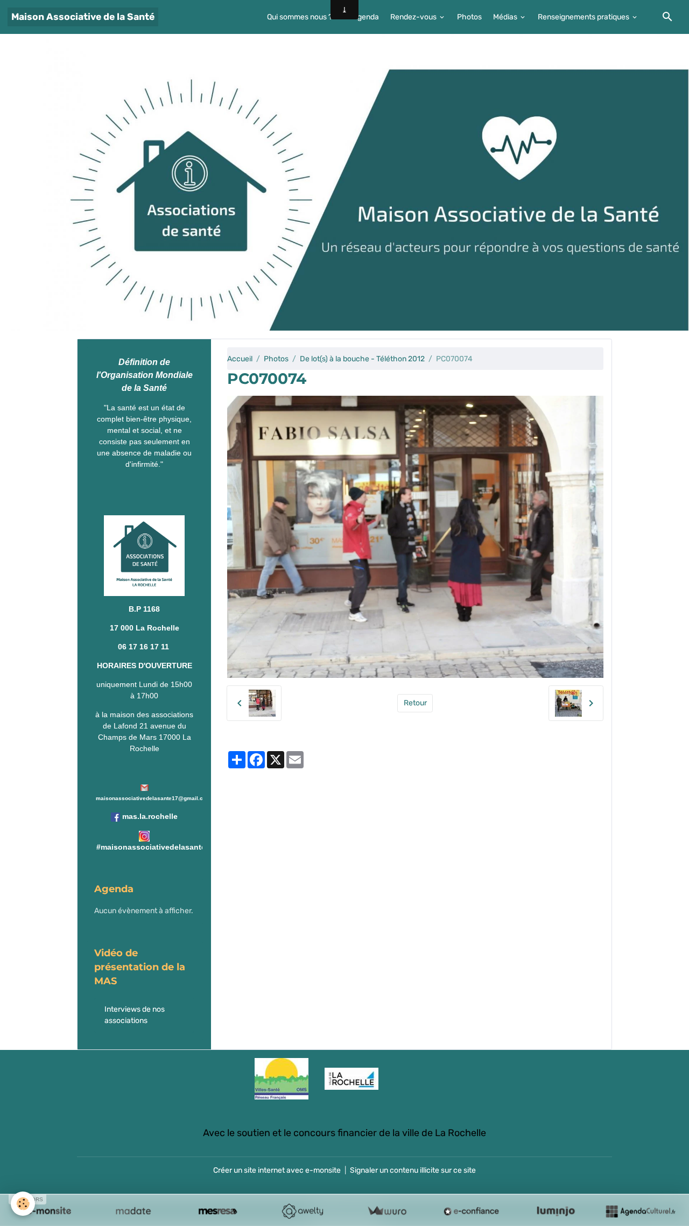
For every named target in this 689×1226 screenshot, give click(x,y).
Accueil (239, 358)
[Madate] (133, 1210)
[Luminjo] (556, 1210)
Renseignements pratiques (584, 17)
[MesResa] (218, 1210)
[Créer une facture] (387, 1210)
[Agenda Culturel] (640, 1210)
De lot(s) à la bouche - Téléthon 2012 (362, 358)
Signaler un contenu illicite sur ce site (413, 1170)
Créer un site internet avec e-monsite (277, 1170)
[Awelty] (302, 1210)
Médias (506, 17)
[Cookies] (23, 1204)
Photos (469, 17)
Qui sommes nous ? (300, 17)
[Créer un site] (49, 1210)
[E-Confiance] (471, 1210)
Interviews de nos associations (134, 1015)
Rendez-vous (414, 17)
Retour (415, 702)
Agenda (366, 17)
